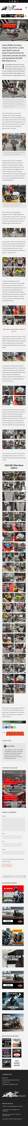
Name (3, 833)
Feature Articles (9, 26)
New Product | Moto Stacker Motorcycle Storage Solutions (13, 803)
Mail (3, 841)
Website (4, 849)
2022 (8, 734)
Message (4, 816)
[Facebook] (3, 727)
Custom (7, 779)
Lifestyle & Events (9, 24)
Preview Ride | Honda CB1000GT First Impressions (11, 1110)
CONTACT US (6, 1082)
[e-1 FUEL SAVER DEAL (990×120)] (14, 722)
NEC (22, 734)
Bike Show (15, 734)
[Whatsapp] (14, 727)
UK (22, 732)
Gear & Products (11, 797)
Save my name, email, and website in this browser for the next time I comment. (13, 860)
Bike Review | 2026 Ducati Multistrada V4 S (12, 1119)
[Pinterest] (12, 727)
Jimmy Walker (8, 35)
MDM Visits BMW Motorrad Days (14, 779)
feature (10, 732)
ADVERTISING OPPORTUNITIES (10, 1080)
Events (16, 732)
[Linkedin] (9, 727)
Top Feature (9, 795)
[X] (6, 727)
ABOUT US (5, 1078)
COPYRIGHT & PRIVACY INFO (10, 1084)
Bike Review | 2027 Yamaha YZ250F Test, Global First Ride (12, 1115)
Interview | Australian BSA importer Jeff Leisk (13, 1106)
